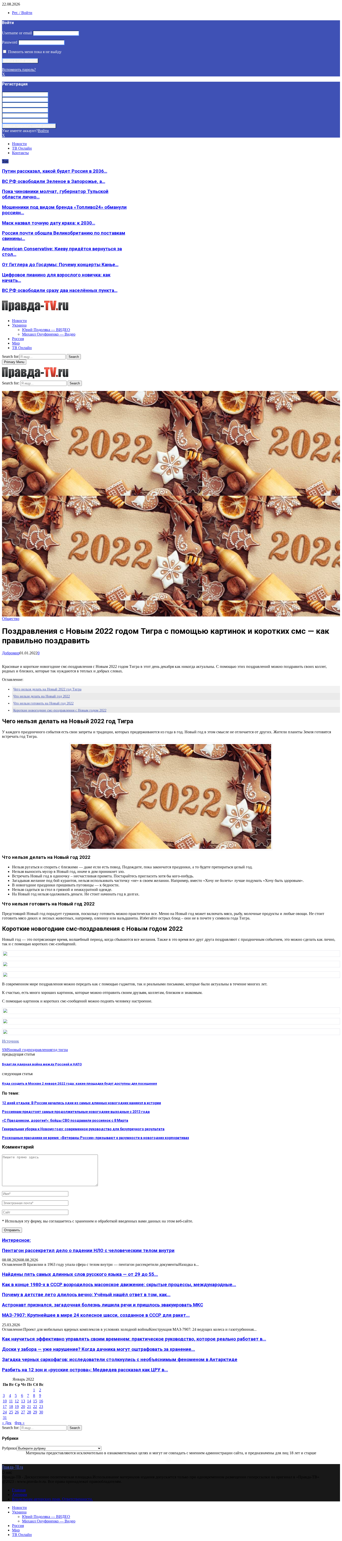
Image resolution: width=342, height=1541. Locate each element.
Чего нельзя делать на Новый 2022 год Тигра (47, 689)
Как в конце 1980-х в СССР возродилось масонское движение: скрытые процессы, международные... (119, 1284)
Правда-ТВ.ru (12, 1467)
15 (35, 1401)
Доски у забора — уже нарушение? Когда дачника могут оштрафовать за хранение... (98, 1349)
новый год (19, 1050)
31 (5, 1417)
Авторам (19, 1494)
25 (11, 1412)
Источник (10, 1041)
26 (17, 1412)
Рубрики (9, 1448)
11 (11, 1401)
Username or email (17, 33)
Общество (10, 619)
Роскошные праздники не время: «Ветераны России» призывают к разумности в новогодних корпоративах (95, 1138)
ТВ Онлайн (22, 148)
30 (41, 1412)
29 (35, 1412)
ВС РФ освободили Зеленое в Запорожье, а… (53, 181)
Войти (43, 131)
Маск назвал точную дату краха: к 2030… (48, 223)
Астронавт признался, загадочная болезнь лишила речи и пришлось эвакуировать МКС (102, 1305)
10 (5, 1401)
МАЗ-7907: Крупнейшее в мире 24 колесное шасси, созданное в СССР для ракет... (96, 1315)
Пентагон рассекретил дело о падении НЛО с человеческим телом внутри (88, 1250)
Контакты (20, 153)
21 (29, 1406)
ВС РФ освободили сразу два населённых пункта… (59, 290)
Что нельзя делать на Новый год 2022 (41, 696)
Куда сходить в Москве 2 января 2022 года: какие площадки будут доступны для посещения (79, 1083)
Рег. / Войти (22, 13)
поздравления (40, 1050)
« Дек (7, 1423)
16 (41, 1401)
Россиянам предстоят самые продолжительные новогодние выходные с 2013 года (76, 1112)
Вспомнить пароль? (19, 69)
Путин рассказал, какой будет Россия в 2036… (54, 171)
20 (23, 1406)
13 (23, 1401)
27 (23, 1412)
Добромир (11, 653)
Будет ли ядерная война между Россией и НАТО (42, 1064)
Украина (19, 325)
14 (29, 1401)
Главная (19, 1490)
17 (5, 1406)
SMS (6, 1050)
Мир (16, 343)
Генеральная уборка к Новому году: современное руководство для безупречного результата (83, 1129)
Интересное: (16, 1240)
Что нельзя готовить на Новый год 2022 (43, 703)
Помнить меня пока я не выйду (34, 52)
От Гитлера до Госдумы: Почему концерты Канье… (60, 264)
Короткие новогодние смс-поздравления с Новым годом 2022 (59, 710)
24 (5, 1412)
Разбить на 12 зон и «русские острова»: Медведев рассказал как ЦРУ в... (85, 1370)
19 (17, 1406)
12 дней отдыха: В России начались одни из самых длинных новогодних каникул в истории (81, 1103)
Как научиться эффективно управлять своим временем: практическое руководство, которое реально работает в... (134, 1339)
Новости (19, 144)
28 (29, 1412)
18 (11, 1406)
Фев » (20, 1423)
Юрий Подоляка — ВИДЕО (46, 330)
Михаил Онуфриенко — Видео (48, 334)
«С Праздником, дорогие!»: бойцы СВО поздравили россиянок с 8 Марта (65, 1120)
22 (35, 1406)
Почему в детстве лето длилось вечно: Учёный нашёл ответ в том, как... (86, 1294)
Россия (18, 339)
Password (9, 42)
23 (41, 1406)
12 (17, 1401)
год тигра (60, 1050)
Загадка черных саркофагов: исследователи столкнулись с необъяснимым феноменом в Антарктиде (119, 1359)
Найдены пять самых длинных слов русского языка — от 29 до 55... (80, 1274)
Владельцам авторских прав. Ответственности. (52, 1499)
